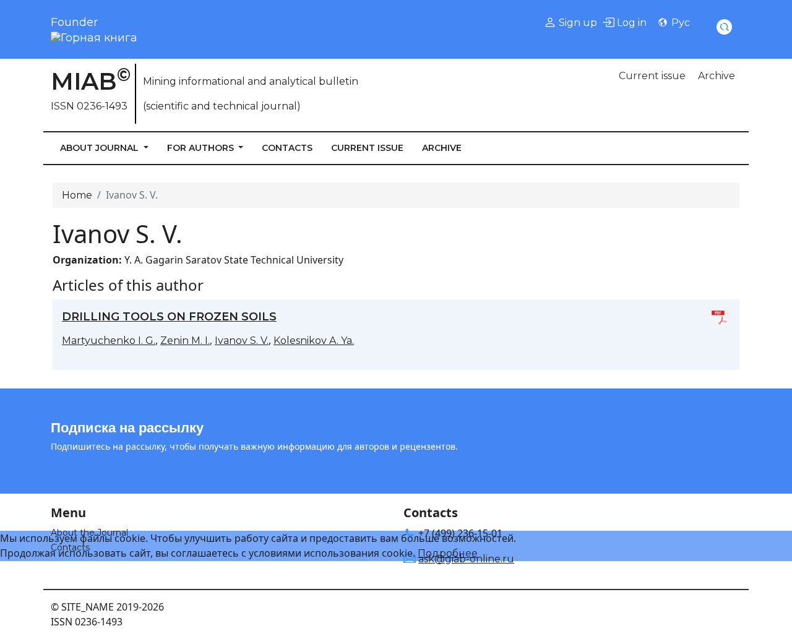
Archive (716, 76)
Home (77, 195)
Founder (74, 22)
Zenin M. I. (185, 340)
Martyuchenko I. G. (108, 340)
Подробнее (448, 553)
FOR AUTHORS (201, 147)
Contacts (287, 147)
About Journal (100, 147)
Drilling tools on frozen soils (169, 317)
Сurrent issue (652, 76)
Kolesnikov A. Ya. (313, 340)
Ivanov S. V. (242, 340)
